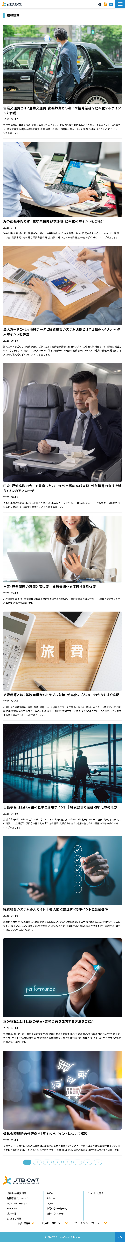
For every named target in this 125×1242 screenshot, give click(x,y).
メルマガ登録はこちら (100, 4)
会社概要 (24, 1223)
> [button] (87, 1162)
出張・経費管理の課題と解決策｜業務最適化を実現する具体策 (49, 586)
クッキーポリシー (52, 1223)
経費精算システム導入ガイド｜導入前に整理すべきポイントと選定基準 (55, 909)
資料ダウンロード (105, 4)
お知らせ (51, 1193)
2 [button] (37, 1162)
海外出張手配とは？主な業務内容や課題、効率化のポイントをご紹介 (53, 221)
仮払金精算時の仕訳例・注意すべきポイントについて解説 (45, 1133)
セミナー (51, 1198)
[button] (120, 4)
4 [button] (57, 1162)
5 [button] (67, 1162)
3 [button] (47, 1162)
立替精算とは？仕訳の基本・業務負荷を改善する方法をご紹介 (48, 1021)
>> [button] (98, 1162)
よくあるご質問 (14, 1218)
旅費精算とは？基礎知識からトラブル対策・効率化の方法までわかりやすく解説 (61, 694)
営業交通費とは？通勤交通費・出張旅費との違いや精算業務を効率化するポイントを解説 (62, 110)
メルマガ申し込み (95, 1193)
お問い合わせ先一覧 (57, 1208)
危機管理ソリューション (18, 1198)
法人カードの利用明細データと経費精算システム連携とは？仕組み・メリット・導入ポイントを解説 (61, 331)
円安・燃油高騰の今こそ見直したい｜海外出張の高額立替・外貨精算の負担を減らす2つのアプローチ (62, 488)
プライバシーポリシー (88, 1223)
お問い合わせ (111, 4)
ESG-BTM (12, 1208)
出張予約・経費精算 (16, 1193)
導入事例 (11, 1213)
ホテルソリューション (17, 1203)
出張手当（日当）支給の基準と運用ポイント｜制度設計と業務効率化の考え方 (60, 807)
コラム (50, 1203)
